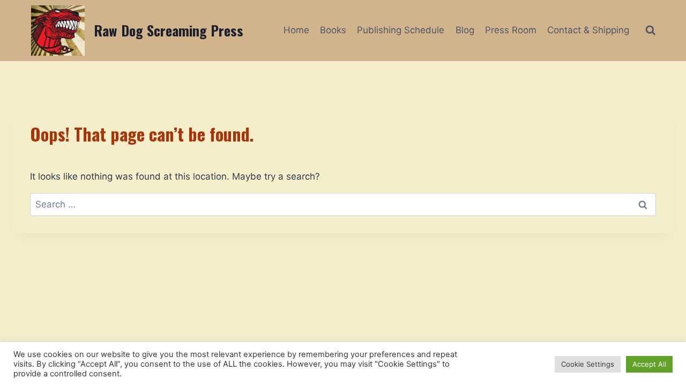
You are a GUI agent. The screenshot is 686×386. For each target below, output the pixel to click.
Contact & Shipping (588, 30)
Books (333, 30)
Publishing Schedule (400, 30)
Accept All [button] (649, 364)
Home (296, 30)
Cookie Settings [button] (587, 364)
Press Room (510, 30)
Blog (465, 30)
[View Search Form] (650, 30)
